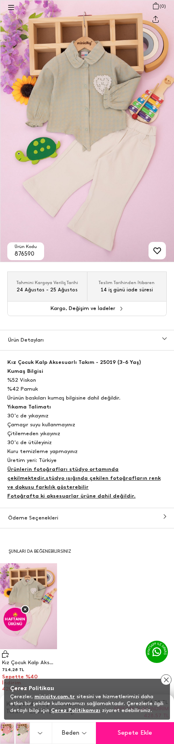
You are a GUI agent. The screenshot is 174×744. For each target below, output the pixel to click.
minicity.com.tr (54, 696)
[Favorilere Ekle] (157, 250)
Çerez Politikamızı (75, 710)
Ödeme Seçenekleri (33, 518)
